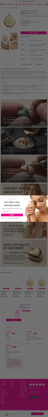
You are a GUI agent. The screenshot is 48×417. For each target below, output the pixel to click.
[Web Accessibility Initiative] (0, 415)
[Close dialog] (47, 196)
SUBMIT (12, 215)
